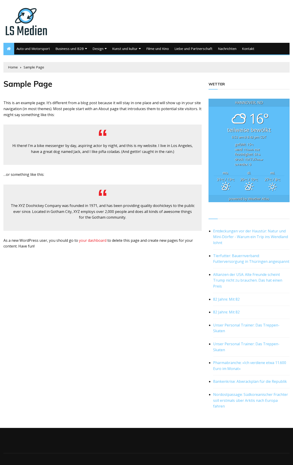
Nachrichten (227, 48)
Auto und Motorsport (33, 48)
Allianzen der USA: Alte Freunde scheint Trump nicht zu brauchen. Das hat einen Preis (247, 280)
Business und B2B (69, 48)
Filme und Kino (157, 48)
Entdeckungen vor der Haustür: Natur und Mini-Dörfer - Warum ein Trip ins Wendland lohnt (250, 236)
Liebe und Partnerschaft (193, 48)
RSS (212, 213)
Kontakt (248, 48)
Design (97, 48)
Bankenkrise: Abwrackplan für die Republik (250, 381)
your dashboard (92, 240)
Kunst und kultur (125, 48)
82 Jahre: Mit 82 (226, 299)
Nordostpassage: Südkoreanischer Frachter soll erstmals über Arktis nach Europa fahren (250, 400)
